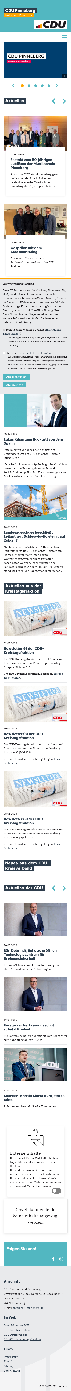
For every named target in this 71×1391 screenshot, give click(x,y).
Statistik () (29, 352)
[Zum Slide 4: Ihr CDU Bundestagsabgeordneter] (42, 85)
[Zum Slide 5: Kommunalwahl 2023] (49, 85)
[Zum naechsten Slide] (57, 85)
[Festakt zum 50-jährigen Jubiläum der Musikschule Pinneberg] (35, 117)
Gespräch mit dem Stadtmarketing (26, 250)
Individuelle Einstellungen (34, 352)
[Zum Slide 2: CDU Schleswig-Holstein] (28, 85)
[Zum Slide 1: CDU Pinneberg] (22, 85)
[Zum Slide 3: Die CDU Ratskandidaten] (35, 85)
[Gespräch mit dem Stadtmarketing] (35, 205)
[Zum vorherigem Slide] (13, 85)
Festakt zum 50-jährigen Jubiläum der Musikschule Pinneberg (33, 164)
